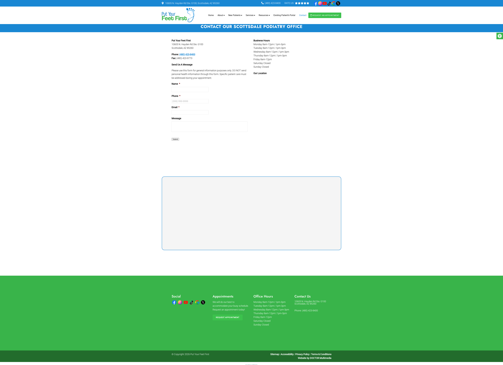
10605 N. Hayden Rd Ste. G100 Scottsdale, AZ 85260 (310, 302)
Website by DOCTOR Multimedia (314, 358)
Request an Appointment (325, 15)
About (220, 15)
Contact (302, 15)
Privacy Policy (302, 354)
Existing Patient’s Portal (284, 15)
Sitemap (274, 354)
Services (249, 15)
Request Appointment (227, 317)
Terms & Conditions (321, 354)
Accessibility (287, 354)
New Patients (234, 15)
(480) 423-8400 (273, 3)
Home (211, 15)
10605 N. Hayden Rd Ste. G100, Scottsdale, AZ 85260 (192, 3)
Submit (175, 139)
